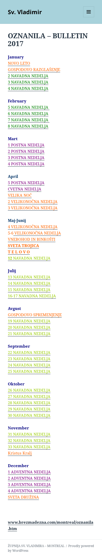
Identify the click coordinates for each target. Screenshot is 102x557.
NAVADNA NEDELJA (29, 126)
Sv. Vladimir (25, 12)
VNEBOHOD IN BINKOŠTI (31, 239)
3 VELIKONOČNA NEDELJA (33, 207)
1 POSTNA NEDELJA (26, 145)
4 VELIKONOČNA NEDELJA (33, 226)
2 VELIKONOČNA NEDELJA (33, 201)
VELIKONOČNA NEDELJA (37, 233)
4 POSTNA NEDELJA (26, 163)
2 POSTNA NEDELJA (26, 151)
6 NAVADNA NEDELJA (28, 113)
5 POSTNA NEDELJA (26, 182)
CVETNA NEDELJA (24, 189)
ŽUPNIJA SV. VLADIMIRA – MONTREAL (36, 546)
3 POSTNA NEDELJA (26, 157)
